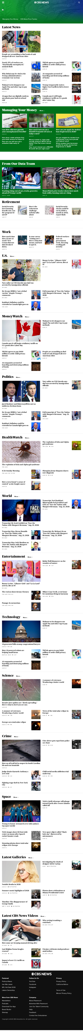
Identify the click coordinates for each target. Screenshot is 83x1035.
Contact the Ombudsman (38, 1015)
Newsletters (6, 1000)
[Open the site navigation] (15, 2)
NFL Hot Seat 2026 (8, 987)
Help (30, 1009)
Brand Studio (6, 1009)
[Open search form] (79, 2)
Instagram (32, 987)
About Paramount (35, 1000)
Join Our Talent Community (38, 1006)
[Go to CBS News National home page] (41, 2)
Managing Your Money (10, 19)
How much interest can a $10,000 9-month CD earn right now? (41, 148)
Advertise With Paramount (38, 1003)
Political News (7, 981)
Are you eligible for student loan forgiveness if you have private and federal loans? (67, 139)
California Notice (62, 984)
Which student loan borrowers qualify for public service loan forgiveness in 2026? (67, 145)
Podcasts (5, 1003)
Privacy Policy (61, 981)
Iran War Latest (7, 984)
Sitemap (5, 1012)
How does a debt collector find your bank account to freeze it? (13, 138)
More (42, 111)
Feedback (32, 1012)
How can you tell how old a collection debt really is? (12, 142)
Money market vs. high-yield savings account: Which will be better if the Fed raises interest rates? (40, 142)
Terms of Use (60, 990)
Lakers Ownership (8, 990)
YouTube (32, 981)
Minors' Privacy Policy (63, 993)
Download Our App (9, 1006)
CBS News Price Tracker (28, 19)
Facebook (32, 984)
